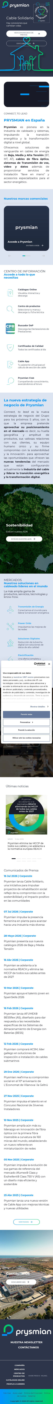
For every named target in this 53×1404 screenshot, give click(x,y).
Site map (7, 1393)
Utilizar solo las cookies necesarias (26, 738)
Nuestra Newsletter (26, 1342)
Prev (9, 256)
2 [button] (22, 65)
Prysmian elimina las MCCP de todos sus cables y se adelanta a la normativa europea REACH (26, 846)
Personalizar (25, 722)
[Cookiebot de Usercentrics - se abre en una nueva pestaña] (34, 664)
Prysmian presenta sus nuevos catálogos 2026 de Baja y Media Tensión (24, 945)
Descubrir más (23, 744)
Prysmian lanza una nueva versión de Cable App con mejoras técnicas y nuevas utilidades (26, 1204)
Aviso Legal (17, 1393)
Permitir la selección (26, 730)
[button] (47, 4)
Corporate (25, 876)
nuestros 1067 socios (24, 677)
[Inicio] (15, 4)
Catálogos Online (15, 1380)
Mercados (19, 1369)
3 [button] (25, 65)
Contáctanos (28, 1347)
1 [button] (20, 65)
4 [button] (28, 65)
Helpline (31, 1396)
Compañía (20, 1365)
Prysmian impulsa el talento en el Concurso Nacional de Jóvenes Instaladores (25, 1105)
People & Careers (16, 1384)
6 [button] (33, 65)
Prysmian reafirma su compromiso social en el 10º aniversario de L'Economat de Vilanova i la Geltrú (26, 1081)
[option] (26, 38)
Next (43, 256)
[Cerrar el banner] (49, 664)
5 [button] (30, 65)
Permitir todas (26, 714)
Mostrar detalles (37, 706)
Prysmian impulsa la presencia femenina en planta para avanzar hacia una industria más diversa (25, 921)
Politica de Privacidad (33, 1393)
